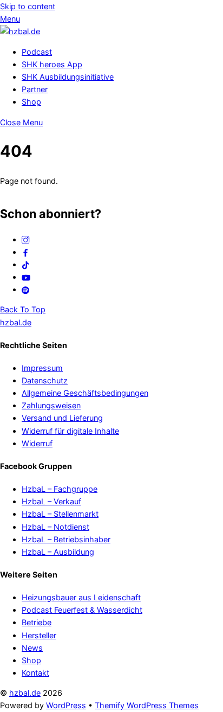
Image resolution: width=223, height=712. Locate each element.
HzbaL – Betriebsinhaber (66, 539)
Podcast (37, 51)
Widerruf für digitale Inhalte (70, 430)
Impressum (42, 368)
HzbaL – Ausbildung (58, 551)
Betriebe (36, 622)
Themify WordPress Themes (147, 705)
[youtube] (26, 276)
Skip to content (27, 6)
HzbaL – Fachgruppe (59, 488)
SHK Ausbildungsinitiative (68, 76)
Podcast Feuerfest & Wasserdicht (82, 609)
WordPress (66, 705)
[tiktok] (25, 264)
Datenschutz (45, 380)
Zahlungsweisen (51, 405)
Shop (31, 101)
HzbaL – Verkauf (51, 501)
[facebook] (25, 251)
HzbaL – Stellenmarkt (60, 513)
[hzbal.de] (20, 31)
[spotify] (25, 289)
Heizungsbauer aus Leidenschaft (81, 597)
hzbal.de (25, 692)
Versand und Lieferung (62, 417)
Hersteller (39, 635)
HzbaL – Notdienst (55, 526)
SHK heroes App (52, 64)
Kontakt (35, 672)
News (32, 647)
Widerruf (37, 443)
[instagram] (25, 239)
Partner (35, 89)
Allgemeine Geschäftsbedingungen (85, 392)
